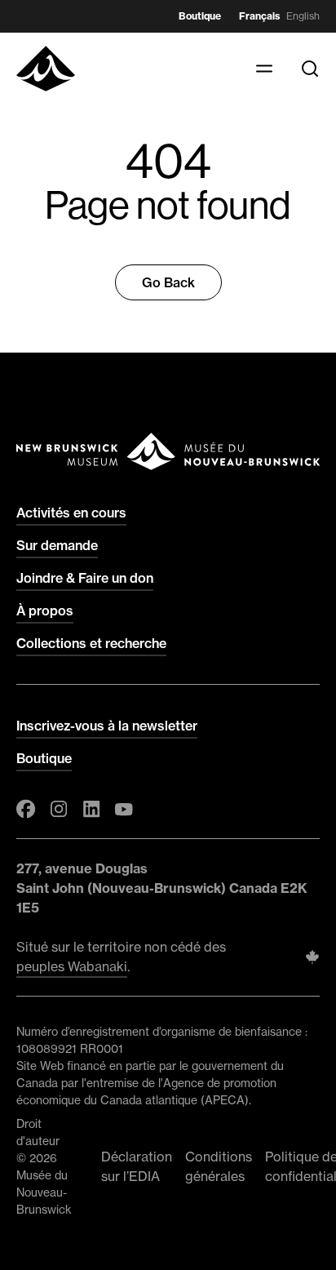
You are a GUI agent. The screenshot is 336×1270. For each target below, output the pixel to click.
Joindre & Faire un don (84, 578)
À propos (44, 610)
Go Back (168, 282)
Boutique (200, 16)
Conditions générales (218, 1166)
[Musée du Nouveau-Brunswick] (45, 68)
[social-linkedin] (91, 809)
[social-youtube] (124, 809)
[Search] (310, 68)
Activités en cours (71, 512)
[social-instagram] (59, 809)
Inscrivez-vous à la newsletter (106, 725)
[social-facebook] (26, 809)
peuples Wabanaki (71, 966)
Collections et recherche (91, 643)
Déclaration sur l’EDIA (136, 1166)
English (303, 16)
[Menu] (264, 68)
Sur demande (57, 545)
